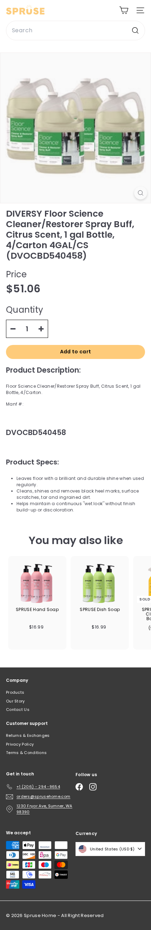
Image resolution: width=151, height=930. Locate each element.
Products (15, 692)
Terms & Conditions (26, 752)
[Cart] (124, 10)
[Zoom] (140, 192)
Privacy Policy (20, 744)
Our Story (15, 701)
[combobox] (75, 30)
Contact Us (17, 709)
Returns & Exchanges (28, 735)
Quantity (24, 309)
